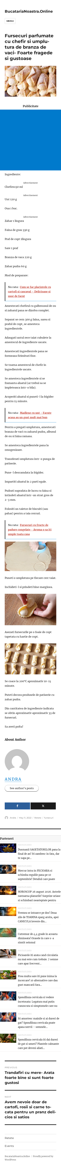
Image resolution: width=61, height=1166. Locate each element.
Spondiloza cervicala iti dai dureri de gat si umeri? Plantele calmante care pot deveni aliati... (38, 1044)
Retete (37, 817)
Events (9, 1146)
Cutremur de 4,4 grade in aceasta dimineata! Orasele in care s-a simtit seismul (37, 938)
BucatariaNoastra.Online (29, 11)
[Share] (17, 805)
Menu (10, 21)
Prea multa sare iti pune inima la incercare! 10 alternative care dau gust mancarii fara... (38, 980)
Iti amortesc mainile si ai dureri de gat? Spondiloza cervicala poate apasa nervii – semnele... (38, 1023)
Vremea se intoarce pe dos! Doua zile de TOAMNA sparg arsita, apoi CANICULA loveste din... (38, 917)
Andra (13, 779)
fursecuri (49, 817)
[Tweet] (43, 805)
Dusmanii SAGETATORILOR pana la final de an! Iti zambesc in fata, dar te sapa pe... (39, 854)
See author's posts (22, 788)
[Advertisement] (30, 140)
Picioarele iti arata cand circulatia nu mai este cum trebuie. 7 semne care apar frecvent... (38, 959)
